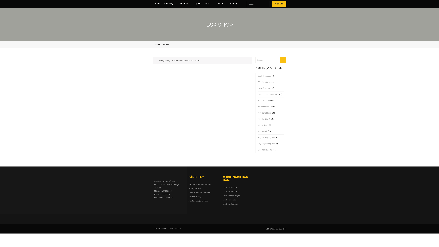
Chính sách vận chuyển (231, 196)
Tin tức (220, 4)
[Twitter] (160, 202)
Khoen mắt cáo (264, 100)
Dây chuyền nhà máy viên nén (200, 184)
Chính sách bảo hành (230, 204)
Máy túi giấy (263, 131)
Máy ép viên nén (264, 119)
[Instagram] (176, 202)
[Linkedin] (170, 202)
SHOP (207, 4)
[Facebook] (155, 202)
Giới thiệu (169, 4)
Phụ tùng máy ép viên (266, 144)
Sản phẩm (183, 4)
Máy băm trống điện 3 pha (198, 201)
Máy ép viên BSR (195, 188)
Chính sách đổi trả (229, 200)
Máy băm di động (195, 197)
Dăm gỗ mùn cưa (264, 88)
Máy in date (262, 125)
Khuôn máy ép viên (265, 107)
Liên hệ (233, 4)
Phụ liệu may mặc (265, 137)
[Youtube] (165, 202)
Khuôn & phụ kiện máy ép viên (200, 193)
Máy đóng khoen (264, 113)
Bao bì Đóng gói (264, 76)
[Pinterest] (181, 202)
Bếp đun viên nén (265, 82)
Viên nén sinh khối (265, 150)
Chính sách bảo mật (230, 187)
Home (157, 4)
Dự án (198, 4)
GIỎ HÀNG (279, 4)
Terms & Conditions (160, 229)
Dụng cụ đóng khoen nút (267, 94)
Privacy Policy (175, 229)
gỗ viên (166, 44)
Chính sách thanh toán (231, 192)
